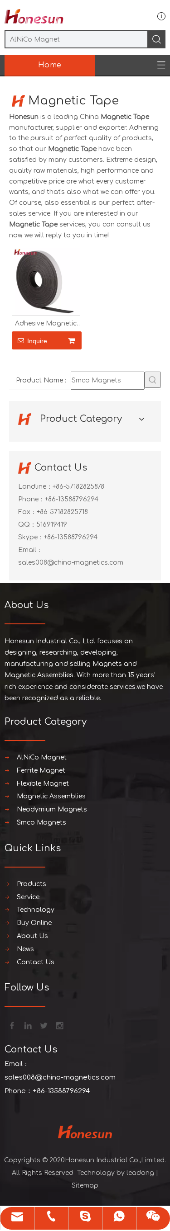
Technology (35, 909)
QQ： (27, 524)
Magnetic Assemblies (51, 796)
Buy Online (34, 923)
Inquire (37, 340)
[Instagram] (59, 1025)
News (25, 949)
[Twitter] (43, 1025)
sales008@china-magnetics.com (70, 562)
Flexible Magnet (43, 783)
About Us (32, 936)
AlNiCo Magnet (42, 757)
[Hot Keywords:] (153, 380)
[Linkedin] (27, 1025)
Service (28, 897)
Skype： (31, 537)
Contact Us (35, 962)
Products (31, 884)
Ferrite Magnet (41, 770)
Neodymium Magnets (52, 809)
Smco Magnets (41, 822)
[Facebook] (11, 1025)
